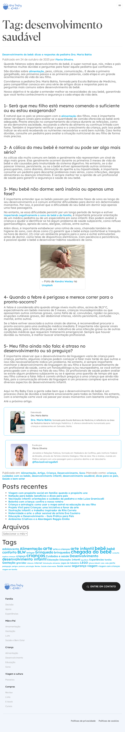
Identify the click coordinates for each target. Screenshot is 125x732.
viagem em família (9, 569)
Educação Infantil (69, 559)
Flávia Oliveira (39, 448)
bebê (100, 548)
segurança (79, 566)
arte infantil (82, 548)
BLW (21, 552)
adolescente (10, 549)
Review (37, 566)
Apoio (8, 609)
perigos (15, 566)
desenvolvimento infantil (46, 475)
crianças (35, 555)
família (108, 559)
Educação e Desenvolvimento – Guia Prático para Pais (41, 516)
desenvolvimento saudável (79, 475)
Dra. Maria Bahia (39, 415)
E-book (9, 701)
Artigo (41, 472)
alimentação (36, 71)
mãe (107, 563)
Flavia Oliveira (64, 59)
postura (22, 566)
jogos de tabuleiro (70, 563)
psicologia (30, 566)
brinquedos (62, 552)
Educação (53, 559)
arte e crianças (61, 549)
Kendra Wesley (64, 281)
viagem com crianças (109, 566)
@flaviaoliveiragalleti (45, 461)
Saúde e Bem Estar (15, 640)
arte (47, 548)
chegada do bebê (91, 552)
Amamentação (12, 626)
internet (38, 563)
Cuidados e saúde (57, 556)
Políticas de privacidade (83, 720)
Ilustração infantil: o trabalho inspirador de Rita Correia (42, 510)
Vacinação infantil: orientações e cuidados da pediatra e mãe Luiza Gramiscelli (56, 498)
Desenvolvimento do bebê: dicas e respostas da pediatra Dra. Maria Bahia (47, 54)
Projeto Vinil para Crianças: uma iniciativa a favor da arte (43, 507)
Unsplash (47, 285)
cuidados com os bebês (16, 475)
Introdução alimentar (51, 563)
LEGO (84, 562)
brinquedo (44, 552)
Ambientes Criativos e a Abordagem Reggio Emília (39, 519)
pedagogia (6, 566)
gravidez (21, 562)
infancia (30, 563)
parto (112, 563)
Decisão (9, 604)
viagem (92, 566)
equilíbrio (85, 560)
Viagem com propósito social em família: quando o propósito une (48, 492)
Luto (7, 635)
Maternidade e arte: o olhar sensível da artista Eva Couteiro (44, 513)
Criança (51, 472)
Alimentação (28, 472)
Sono (82, 472)
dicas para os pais (107, 475)
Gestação (9, 562)
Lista (102, 563)
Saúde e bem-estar (13, 478)
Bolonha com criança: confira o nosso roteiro (35, 501)
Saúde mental (64, 566)
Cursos (8, 706)
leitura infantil (94, 563)
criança (111, 472)
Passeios (9, 679)
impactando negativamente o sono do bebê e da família (37, 215)
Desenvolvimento (67, 472)
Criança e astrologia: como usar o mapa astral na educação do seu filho (52, 504)
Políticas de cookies (109, 720)
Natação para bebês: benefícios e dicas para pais (38, 495)
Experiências (96, 559)
